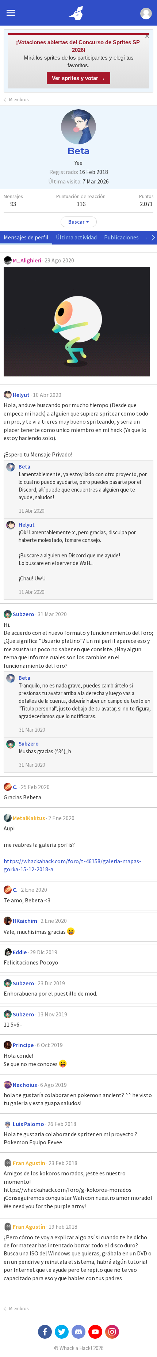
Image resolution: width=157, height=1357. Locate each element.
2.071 (146, 204)
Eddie (20, 952)
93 (13, 204)
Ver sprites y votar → (78, 78)
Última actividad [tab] (76, 237)
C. (15, 787)
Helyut (21, 394)
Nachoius (25, 1084)
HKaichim (25, 920)
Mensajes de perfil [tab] (26, 237)
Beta (24, 466)
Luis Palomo (28, 1123)
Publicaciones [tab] (121, 237)
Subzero (23, 614)
